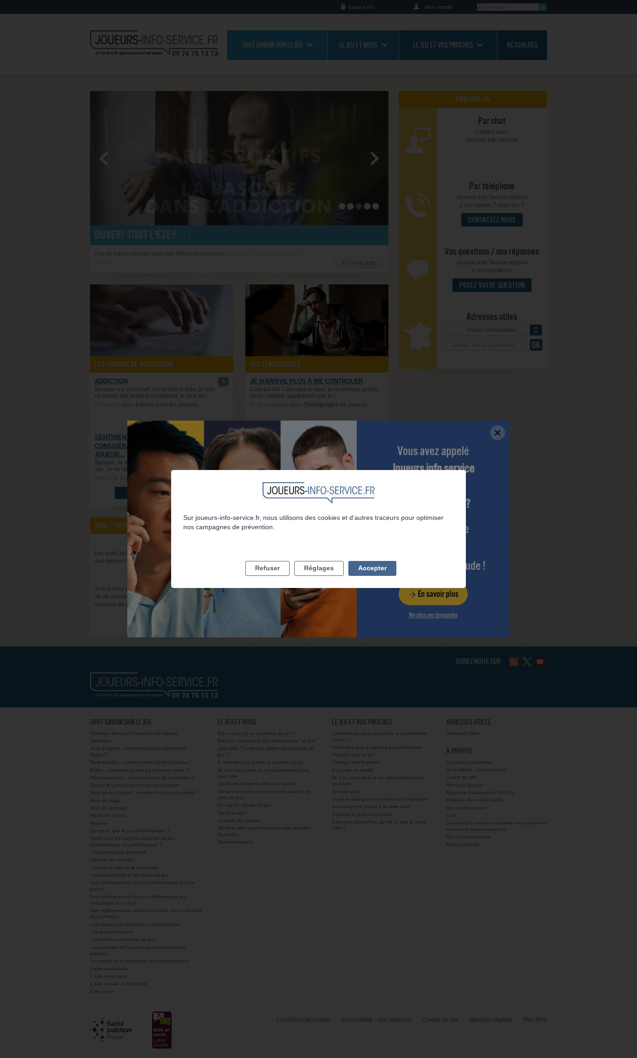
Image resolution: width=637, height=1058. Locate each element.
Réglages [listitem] (319, 568)
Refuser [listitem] (267, 568)
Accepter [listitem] (372, 568)
